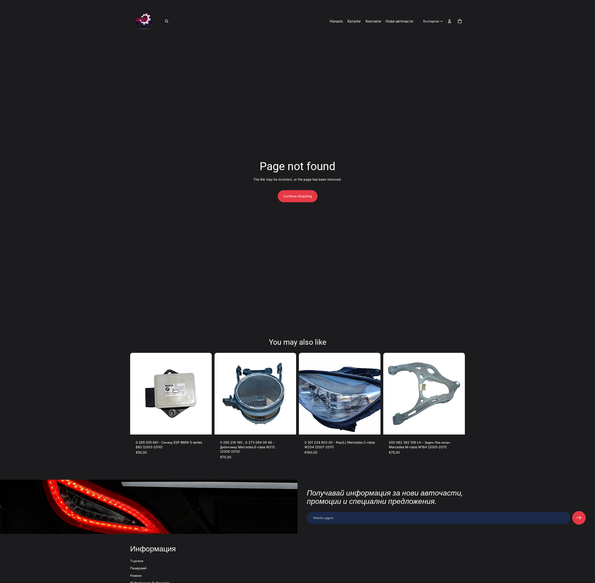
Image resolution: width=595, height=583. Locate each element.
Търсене (136, 561)
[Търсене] (167, 21)
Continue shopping (297, 196)
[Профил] (449, 21)
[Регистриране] (579, 518)
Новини (136, 575)
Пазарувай (138, 568)
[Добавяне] (204, 427)
